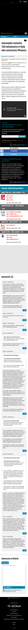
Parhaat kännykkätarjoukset (13, 188)
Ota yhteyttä (14, 611)
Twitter (14, 154)
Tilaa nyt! (22, 136)
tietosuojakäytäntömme (6, 142)
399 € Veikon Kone (12, 235)
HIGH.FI (14, 624)
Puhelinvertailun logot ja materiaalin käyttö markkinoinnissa (14, 619)
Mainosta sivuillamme (14, 609)
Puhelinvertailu (5, 56)
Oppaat (10, 36)
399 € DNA (9, 198)
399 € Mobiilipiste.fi (12, 239)
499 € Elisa (9, 200)
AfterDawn (14, 622)
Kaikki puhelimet (4, 36)
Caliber (4, 536)
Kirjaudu (25, 1)
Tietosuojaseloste (14, 617)
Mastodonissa (4, 60)
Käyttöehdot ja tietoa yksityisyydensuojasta (14, 615)
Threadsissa (23, 59)
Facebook (14, 151)
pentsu (4, 333)
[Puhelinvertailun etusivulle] (14, 598)
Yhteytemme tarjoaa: (14, 602)
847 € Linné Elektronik (13, 212)
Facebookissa (17, 59)
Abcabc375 (5, 323)
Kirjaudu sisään (5, 562)
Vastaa (24, 310)
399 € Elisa (9, 196)
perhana (4, 313)
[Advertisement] (14, 17)
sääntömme (19, 140)
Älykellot (15, 36)
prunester (5, 282)
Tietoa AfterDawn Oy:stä (14, 613)
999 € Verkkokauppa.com (14, 216)
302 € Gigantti (10, 225)
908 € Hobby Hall (11, 214)
